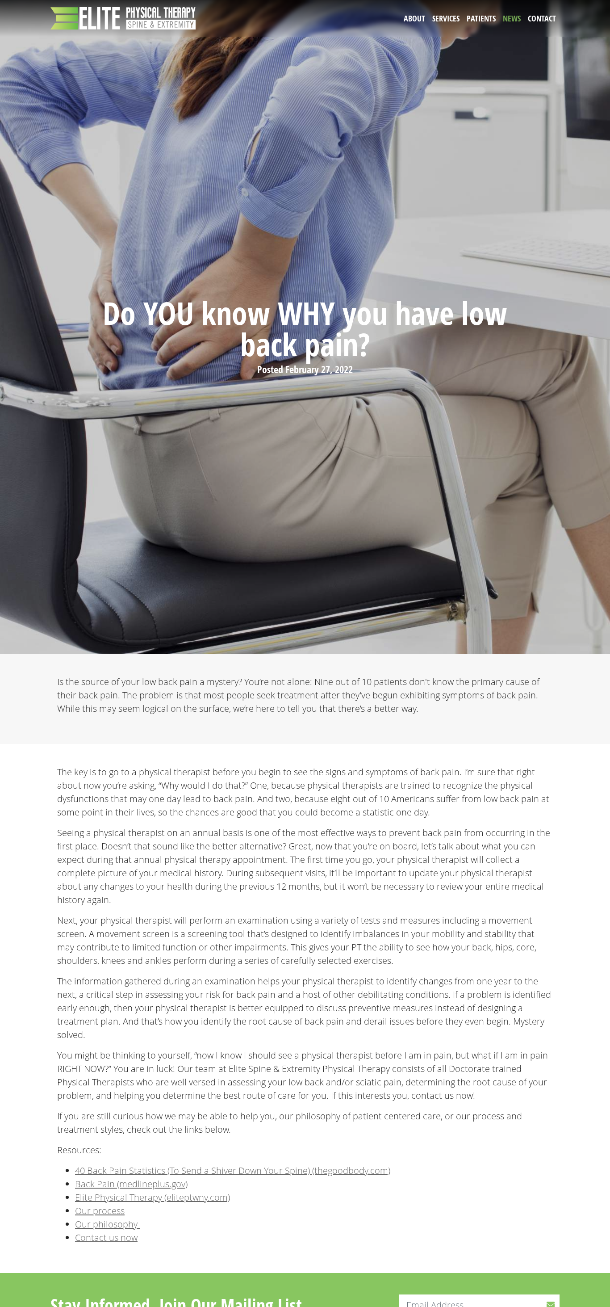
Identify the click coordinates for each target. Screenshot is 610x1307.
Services (446, 18)
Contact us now (106, 1237)
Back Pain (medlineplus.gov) (131, 1184)
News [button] (512, 18)
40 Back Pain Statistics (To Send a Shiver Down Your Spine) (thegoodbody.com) (232, 1170)
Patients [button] (481, 18)
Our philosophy (107, 1224)
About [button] (414, 18)
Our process (100, 1211)
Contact (542, 18)
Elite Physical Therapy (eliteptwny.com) (152, 1197)
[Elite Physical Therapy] (123, 18)
